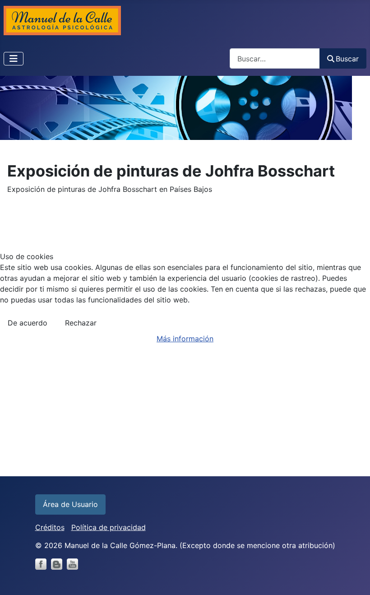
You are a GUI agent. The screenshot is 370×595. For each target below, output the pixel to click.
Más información (185, 338)
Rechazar (81, 322)
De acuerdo (27, 322)
